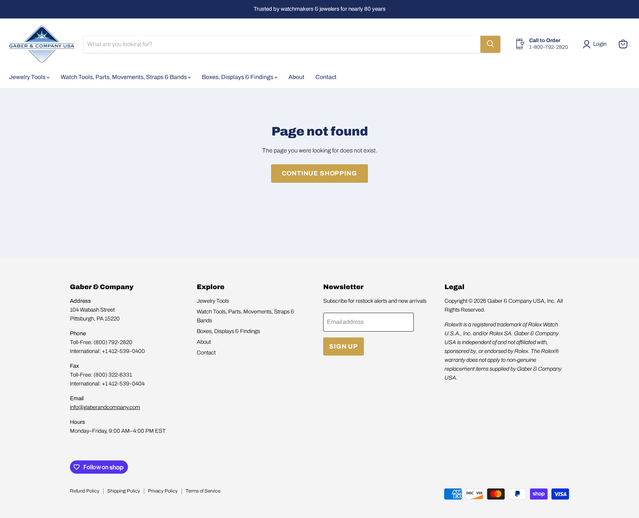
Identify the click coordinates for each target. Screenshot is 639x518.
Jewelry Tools (28, 76)
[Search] (490, 43)
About (296, 76)
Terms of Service (203, 491)
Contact (326, 76)
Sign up (343, 346)
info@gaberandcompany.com (105, 407)
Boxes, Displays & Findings (238, 76)
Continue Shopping (319, 173)
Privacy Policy (163, 491)
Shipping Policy (123, 491)
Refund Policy (84, 491)
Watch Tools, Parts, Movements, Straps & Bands (124, 76)
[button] (596, 44)
